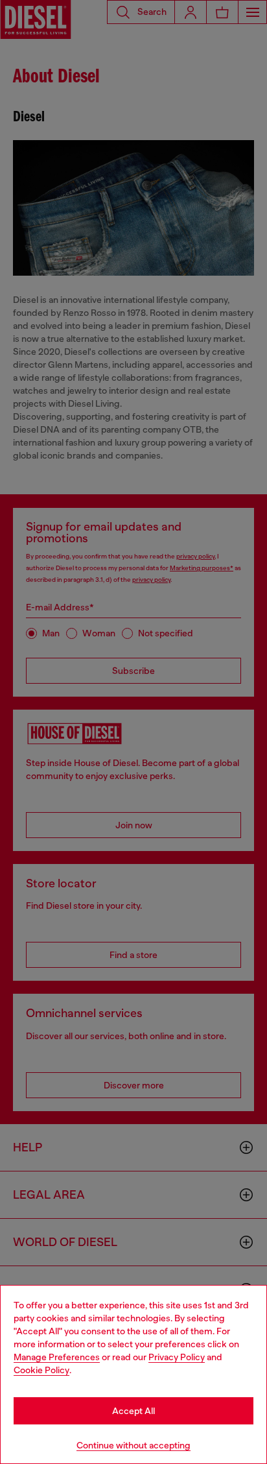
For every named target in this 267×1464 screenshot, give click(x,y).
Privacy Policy (176, 1357)
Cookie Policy (41, 1370)
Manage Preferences (57, 1357)
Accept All (133, 1411)
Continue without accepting (133, 1445)
